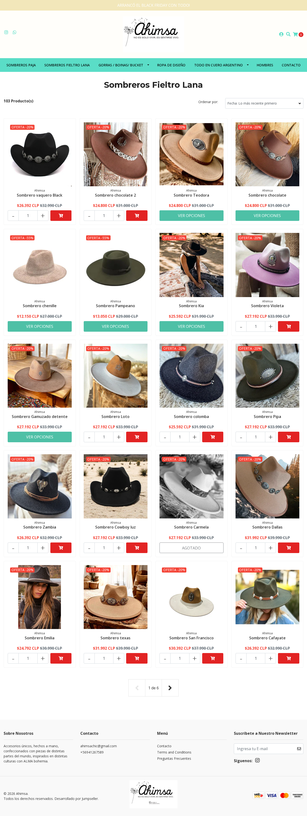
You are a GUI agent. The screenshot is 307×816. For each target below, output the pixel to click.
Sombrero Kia (191, 305)
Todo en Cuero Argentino (218, 65)
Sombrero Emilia (39, 638)
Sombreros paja (21, 65)
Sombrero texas (115, 638)
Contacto (291, 65)
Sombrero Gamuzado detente (40, 416)
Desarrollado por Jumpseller (76, 798)
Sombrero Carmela (191, 527)
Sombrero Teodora (191, 195)
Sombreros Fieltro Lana (67, 65)
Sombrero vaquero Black (39, 195)
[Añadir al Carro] (61, 215)
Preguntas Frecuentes (174, 758)
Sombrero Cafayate (267, 638)
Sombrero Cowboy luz (115, 527)
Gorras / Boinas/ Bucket (121, 65)
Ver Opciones (191, 215)
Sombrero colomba (191, 416)
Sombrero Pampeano (115, 305)
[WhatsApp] (15, 32)
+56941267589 (92, 752)
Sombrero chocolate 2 (115, 195)
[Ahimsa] (153, 34)
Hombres (265, 65)
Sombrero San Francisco (191, 638)
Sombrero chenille (40, 305)
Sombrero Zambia (39, 527)
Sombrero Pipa (267, 416)
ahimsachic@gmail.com (98, 746)
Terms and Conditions (174, 752)
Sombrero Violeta (267, 305)
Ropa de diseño (171, 65)
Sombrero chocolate (267, 195)
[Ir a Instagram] (6, 32)
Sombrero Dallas (267, 527)
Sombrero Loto (115, 416)
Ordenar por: (208, 102)
